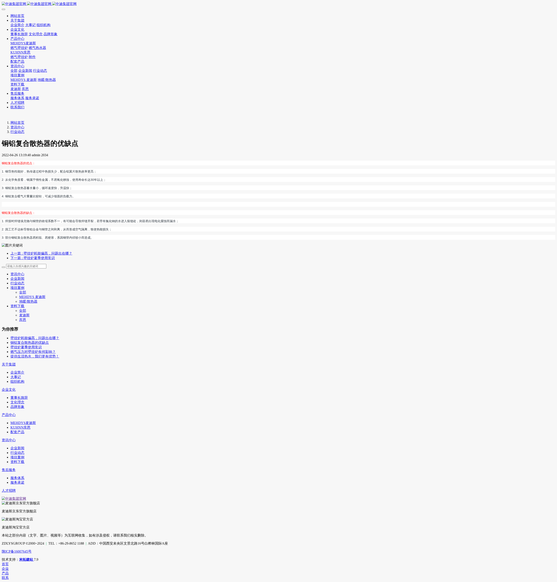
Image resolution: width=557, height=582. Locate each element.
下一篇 (32, 258)
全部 (13, 70)
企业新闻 (17, 278)
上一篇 (41, 253)
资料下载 (17, 306)
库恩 (22, 320)
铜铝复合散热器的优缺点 (29, 342)
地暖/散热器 (28, 301)
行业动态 (17, 132)
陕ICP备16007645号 (17, 551)
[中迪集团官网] (278, 4)
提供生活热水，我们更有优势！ (34, 356)
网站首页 (17, 122)
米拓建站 (26, 559)
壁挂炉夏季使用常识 (26, 347)
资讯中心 (17, 127)
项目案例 (17, 288)
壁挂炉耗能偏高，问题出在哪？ (34, 338)
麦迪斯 (24, 315)
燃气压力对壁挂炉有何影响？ (33, 352)
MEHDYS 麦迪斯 (32, 297)
